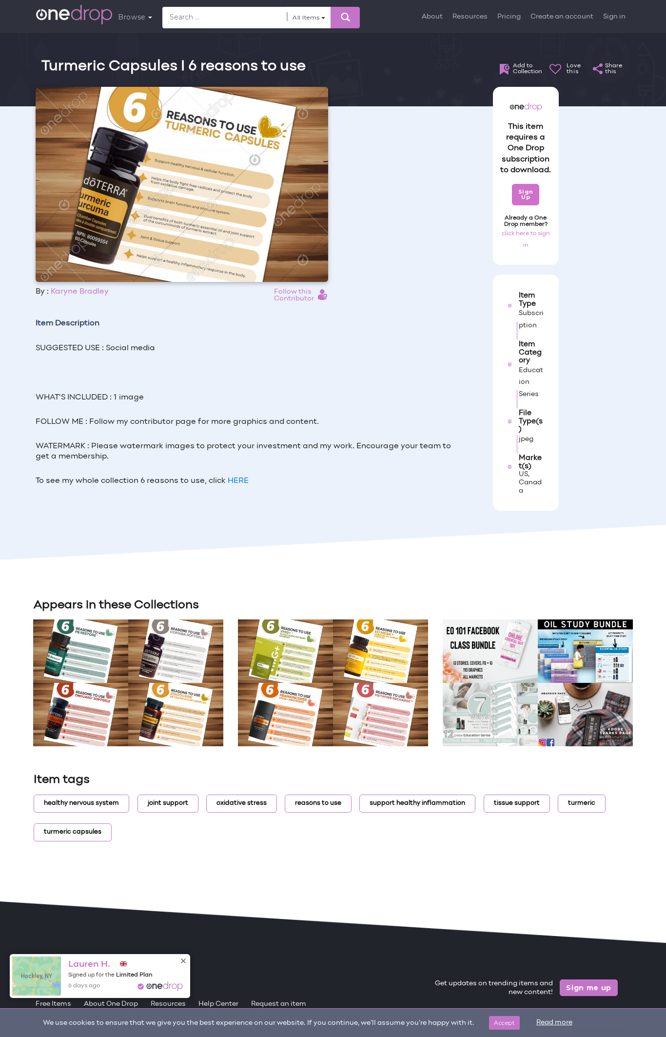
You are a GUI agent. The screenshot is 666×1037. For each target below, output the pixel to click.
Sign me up (588, 987)
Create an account (561, 17)
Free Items (53, 1004)
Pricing (509, 17)
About (432, 17)
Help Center (218, 1004)
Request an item (278, 1004)
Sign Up (525, 194)
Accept (504, 1022)
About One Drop (111, 1004)
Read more (554, 1022)
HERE (238, 481)
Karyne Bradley (80, 292)
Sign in (614, 17)
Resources (470, 17)
